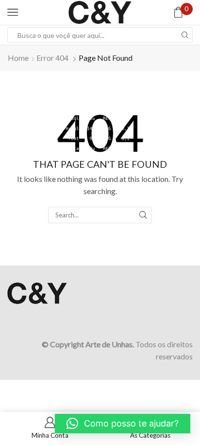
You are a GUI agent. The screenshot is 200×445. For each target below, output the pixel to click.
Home (18, 57)
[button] (122, 423)
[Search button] (185, 35)
